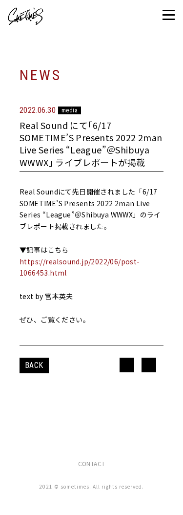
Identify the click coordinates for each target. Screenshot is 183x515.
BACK (34, 365)
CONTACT (91, 463)
